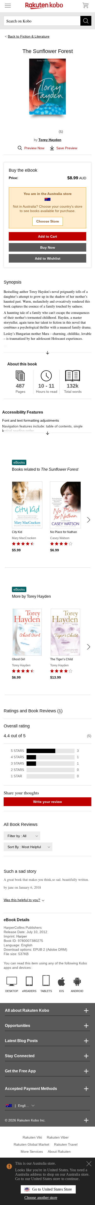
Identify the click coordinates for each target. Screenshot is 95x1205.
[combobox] (22, 836)
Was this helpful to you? (22, 900)
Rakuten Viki (32, 1137)
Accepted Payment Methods (31, 1089)
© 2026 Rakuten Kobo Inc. (25, 1120)
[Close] (88, 1163)
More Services (32, 1151)
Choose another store (40, 1197)
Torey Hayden (49, 140)
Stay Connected (20, 1056)
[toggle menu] (8, 5)
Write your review (47, 802)
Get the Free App (20, 1071)
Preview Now (34, 148)
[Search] (85, 21)
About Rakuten (59, 1151)
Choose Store (47, 221)
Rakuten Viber (58, 1137)
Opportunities (17, 1026)
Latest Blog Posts (21, 1041)
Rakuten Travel (65, 1144)
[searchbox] (47, 21)
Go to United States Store (52, 1189)
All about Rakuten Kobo (27, 1010)
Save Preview (66, 148)
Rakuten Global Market (31, 1144)
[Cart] (85, 5)
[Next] (88, 520)
